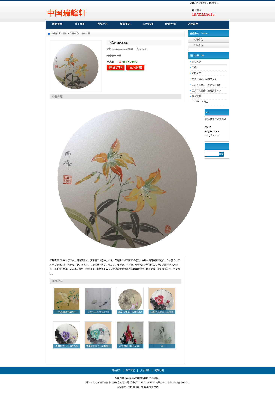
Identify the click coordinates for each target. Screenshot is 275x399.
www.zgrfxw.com (140, 378)
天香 (194, 67)
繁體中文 (214, 3)
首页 (65, 33)
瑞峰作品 (198, 39)
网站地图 (159, 370)
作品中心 (102, 23)
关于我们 (80, 23)
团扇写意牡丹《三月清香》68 (206, 90)
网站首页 (57, 23)
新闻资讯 (125, 23)
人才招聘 (148, 23)
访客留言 (193, 23)
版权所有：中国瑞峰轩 (128, 387)
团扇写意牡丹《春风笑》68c (206, 84)
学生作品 (198, 45)
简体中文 (204, 3)
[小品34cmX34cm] (76, 66)
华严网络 (144, 387)
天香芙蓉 (196, 61)
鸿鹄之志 (196, 73)
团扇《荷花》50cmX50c (204, 79)
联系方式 (170, 23)
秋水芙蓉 (196, 96)
